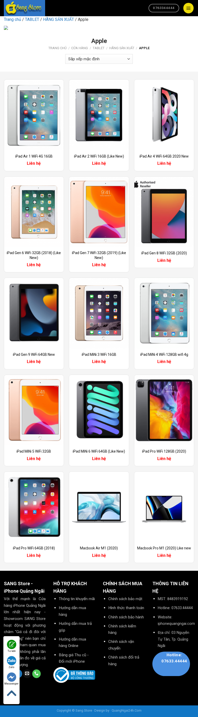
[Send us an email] (27, 673)
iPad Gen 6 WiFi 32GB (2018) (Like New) (34, 255)
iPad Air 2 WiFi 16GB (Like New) (99, 156)
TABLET (32, 19)
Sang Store (84, 710)
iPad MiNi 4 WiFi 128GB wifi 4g (164, 354)
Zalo (11, 667)
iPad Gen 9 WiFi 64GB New (34, 354)
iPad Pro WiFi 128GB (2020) (164, 451)
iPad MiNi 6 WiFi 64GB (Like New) (99, 451)
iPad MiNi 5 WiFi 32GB (33, 451)
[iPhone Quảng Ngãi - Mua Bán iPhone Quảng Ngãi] (23, 8)
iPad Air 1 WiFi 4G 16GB (34, 156)
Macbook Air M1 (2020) (99, 548)
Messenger (11, 683)
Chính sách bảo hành (126, 617)
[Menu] (188, 8)
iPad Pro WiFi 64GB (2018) (34, 548)
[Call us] (36, 673)
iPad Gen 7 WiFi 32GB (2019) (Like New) (99, 255)
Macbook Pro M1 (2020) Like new (164, 548)
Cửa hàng (79, 48)
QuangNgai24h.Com (127, 710)
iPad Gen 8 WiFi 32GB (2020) (164, 253)
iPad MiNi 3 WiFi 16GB (99, 354)
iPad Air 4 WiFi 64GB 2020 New (164, 156)
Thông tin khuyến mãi (77, 599)
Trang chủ (12, 19)
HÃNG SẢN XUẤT (58, 19)
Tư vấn (11, 651)
